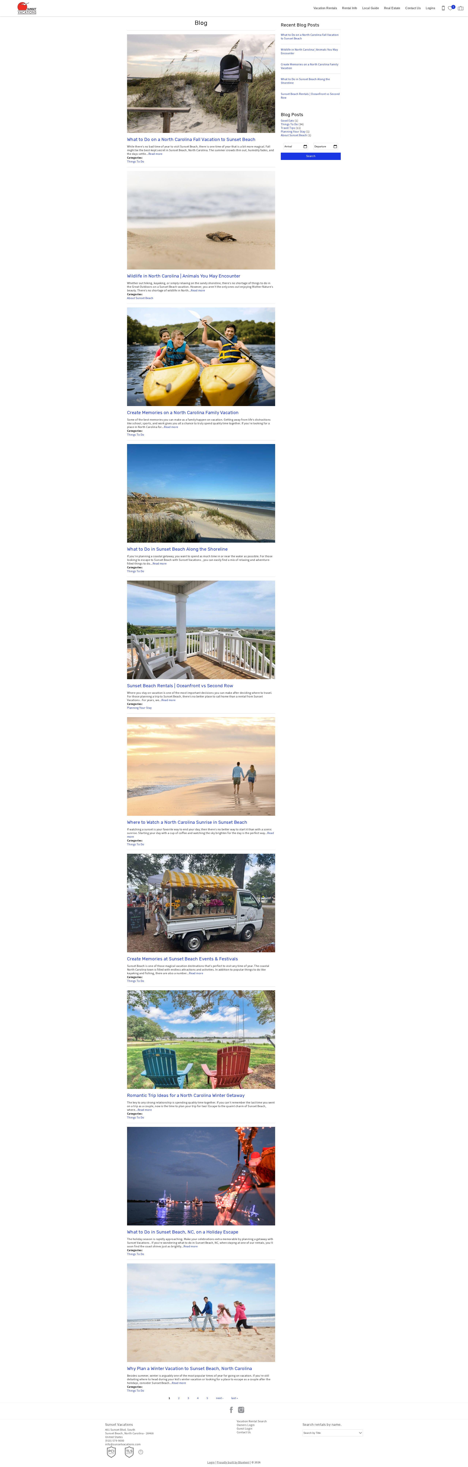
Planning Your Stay (139, 708)
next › (219, 1398)
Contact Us (413, 8)
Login (211, 1462)
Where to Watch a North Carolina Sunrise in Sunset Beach (187, 822)
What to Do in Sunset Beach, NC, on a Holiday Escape (182, 1232)
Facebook (231, 1410)
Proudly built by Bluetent (233, 1462)
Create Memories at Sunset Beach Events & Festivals (182, 959)
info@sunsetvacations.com (123, 1444)
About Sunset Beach (140, 298)
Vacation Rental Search (252, 1421)
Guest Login (244, 1428)
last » (234, 1398)
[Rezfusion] (140, 1452)
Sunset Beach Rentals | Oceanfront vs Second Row (180, 686)
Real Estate (392, 8)
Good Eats (288, 121)
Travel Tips (288, 128)
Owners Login (246, 1425)
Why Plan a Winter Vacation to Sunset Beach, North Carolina (189, 1369)
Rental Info (349, 8)
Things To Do (135, 161)
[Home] (27, 8)
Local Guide (370, 8)
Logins (430, 8)
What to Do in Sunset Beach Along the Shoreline (177, 549)
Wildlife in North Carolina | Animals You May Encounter (183, 276)
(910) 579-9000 (114, 1441)
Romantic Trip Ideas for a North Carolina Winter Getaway (186, 1095)
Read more (155, 154)
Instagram (241, 1410)
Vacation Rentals (325, 8)
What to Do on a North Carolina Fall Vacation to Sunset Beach (191, 139)
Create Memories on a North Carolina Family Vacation (182, 413)
